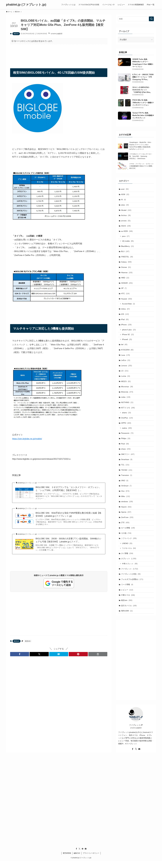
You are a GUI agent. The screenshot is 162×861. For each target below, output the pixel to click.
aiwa (125, 205)
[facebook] (132, 749)
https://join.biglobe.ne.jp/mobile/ (27, 439)
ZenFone (127, 517)
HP (124, 288)
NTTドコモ (128, 408)
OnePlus (127, 418)
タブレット (128, 559)
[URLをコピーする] (97, 654)
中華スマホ (128, 595)
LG (124, 371)
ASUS (126, 226)
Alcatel (126, 210)
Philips (125, 438)
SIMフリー (127, 454)
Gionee (126, 267)
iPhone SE (128, 334)
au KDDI (127, 231)
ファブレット (129, 569)
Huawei (126, 299)
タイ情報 (127, 553)
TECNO (126, 470)
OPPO (126, 423)
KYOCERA (127, 350)
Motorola (127, 392)
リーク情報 (127, 584)
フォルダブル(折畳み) (132, 579)
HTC (125, 293)
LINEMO (127, 543)
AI (123, 200)
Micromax (127, 387)
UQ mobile (128, 241)
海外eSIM (127, 611)
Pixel (125, 444)
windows (127, 501)
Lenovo (126, 366)
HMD (125, 278)
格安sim (16, 33)
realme (127, 428)
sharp (125, 449)
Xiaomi (126, 507)
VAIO (124, 480)
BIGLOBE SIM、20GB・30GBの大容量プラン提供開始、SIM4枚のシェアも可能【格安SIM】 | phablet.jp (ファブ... (68, 540)
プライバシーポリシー (91, 853)
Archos (126, 215)
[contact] (139, 749)
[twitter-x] (136, 749)
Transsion (126, 475)
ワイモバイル (129, 548)
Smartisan (126, 459)
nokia (125, 397)
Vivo (125, 491)
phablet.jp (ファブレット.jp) (26, 4)
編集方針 (77, 853)
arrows (125, 221)
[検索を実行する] (151, 18)
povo (125, 236)
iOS (125, 314)
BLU (125, 251)
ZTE (125, 522)
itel (124, 344)
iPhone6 (127, 339)
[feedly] (82, 849)
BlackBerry (127, 246)
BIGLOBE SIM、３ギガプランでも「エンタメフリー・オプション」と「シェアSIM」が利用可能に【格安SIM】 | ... (68, 489)
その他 (126, 533)
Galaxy (126, 262)
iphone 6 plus (129, 330)
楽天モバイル (129, 606)
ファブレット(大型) (130, 574)
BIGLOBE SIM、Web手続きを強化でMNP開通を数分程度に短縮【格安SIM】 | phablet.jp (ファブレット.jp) (68, 514)
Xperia (126, 512)
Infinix (125, 309)
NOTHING (127, 402)
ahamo (126, 413)
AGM (125, 194)
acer (125, 189)
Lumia (125, 376)
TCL (125, 465)
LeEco (125, 360)
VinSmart (126, 486)
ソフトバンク (129, 538)
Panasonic (127, 433)
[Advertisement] (58, 54)
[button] (19, 654)
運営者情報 (67, 853)
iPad (125, 319)
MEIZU (126, 381)
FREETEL (127, 257)
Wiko (125, 496)
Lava (125, 355)
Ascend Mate (128, 304)
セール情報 (128, 528)
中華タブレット (129, 564)
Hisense (126, 272)
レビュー (127, 590)
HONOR (127, 283)
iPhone (126, 325)
